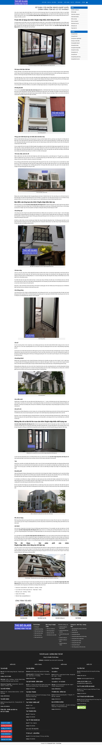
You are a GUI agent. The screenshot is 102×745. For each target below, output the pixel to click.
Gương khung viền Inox (76, 56)
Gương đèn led (74, 36)
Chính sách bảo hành (38, 633)
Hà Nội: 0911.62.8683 (5, 722)
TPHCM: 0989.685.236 (6, 734)
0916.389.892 (32, 688)
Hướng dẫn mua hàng (38, 629)
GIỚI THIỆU (44, 2)
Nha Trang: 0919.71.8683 (6, 731)
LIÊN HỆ (83, 2)
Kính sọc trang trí (74, 21)
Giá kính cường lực (75, 9)
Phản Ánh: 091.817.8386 (6, 739)
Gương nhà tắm (74, 33)
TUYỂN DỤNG (77, 2)
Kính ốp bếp (73, 12)
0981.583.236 (83, 675)
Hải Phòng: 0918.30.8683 (6, 725)
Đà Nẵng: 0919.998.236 (6, 728)
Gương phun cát (74, 52)
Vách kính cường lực (75, 14)
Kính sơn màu (74, 18)
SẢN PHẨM (60, 2)
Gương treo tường (75, 49)
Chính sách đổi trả (38, 635)
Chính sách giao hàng (38, 631)
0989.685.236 (58, 678)
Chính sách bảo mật (38, 637)
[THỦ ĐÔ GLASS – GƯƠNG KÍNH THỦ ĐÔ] (22, 2)
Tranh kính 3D (74, 28)
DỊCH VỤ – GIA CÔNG (51, 2)
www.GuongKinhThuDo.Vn (88, 678)
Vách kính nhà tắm (75, 16)
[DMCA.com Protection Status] (81, 707)
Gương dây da (74, 54)
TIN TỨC (72, 2)
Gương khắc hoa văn (75, 59)
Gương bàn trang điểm (75, 47)
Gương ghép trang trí (75, 43)
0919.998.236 (83, 693)
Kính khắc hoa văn (75, 23)
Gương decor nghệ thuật (76, 38)
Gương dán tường (74, 45)
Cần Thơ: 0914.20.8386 (6, 736)
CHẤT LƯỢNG (66, 2)
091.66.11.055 (32, 678)
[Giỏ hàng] (87, 2)
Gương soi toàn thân (75, 40)
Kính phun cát (74, 25)
